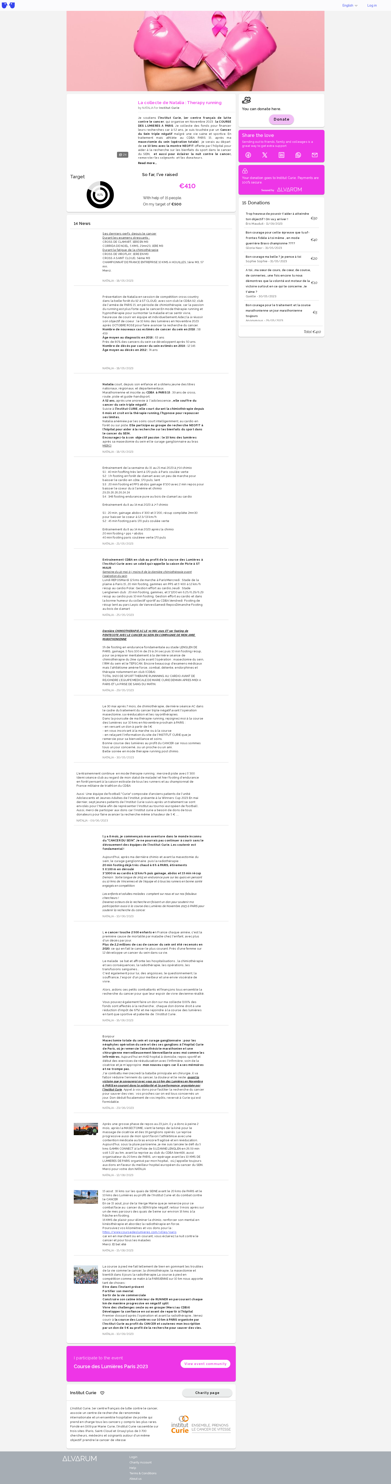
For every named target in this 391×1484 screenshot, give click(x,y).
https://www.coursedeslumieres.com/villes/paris (139, 1232)
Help (132, 1468)
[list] (281, 264)
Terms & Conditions (142, 1473)
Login (133, 1457)
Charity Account (140, 1462)
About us (135, 1478)
